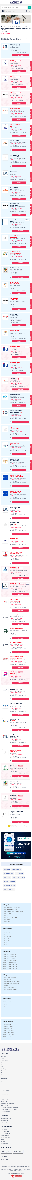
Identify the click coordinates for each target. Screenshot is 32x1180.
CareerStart (4, 1073)
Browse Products (5, 1088)
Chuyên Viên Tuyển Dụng (12, 61)
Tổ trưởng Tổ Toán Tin (14, 443)
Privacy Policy (4, 1099)
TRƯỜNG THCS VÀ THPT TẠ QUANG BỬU (18, 333)
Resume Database (5, 1084)
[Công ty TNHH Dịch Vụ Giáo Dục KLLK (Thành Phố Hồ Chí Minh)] (5, 768)
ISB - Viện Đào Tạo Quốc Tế (16, 381)
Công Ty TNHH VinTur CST (16, 285)
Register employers (6, 1090)
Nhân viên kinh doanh (19, 877)
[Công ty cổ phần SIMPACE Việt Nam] (5, 111)
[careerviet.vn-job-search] (6, 1152)
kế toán (6, 881)
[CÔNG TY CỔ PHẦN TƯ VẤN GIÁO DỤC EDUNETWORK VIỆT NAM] (5, 554)
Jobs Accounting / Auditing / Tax (11, 907)
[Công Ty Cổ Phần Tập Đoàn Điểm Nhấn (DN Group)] (5, 190)
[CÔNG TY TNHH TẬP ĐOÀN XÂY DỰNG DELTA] (5, 570)
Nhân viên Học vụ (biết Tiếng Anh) (14, 155)
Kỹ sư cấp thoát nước (9, 885)
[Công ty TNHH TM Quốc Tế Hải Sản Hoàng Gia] (5, 690)
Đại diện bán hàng (8, 873)
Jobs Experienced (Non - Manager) (11, 981)
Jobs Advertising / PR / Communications (13, 911)
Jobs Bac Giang (7, 940)
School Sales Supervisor (14, 171)
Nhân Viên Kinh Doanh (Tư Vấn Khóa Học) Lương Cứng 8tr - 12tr (12, 93)
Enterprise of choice (11, 11)
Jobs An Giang (6, 935)
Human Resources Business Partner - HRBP (15, 508)
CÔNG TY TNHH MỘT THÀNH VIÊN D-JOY (19, 675)
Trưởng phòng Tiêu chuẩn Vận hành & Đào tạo (16, 688)
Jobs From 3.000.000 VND (9, 954)
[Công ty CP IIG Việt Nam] (5, 254)
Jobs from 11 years (7, 1036)
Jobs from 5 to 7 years (8, 1032)
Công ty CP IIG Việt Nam (15, 255)
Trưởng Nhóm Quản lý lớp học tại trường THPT (15, 109)
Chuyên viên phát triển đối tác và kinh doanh (15, 459)
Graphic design (5, 1135)
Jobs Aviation (6, 919)
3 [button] (15, 826)
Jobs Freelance (7, 1005)
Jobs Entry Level (7, 979)
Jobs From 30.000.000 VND (10, 966)
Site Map (3, 1071)
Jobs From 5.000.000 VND (9, 956)
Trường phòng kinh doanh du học (15, 236)
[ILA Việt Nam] (5, 349)
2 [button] (12, 826)
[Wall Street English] (5, 47)
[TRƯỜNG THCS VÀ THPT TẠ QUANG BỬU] (5, 333)
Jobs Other (6, 1007)
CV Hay (3, 1058)
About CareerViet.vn (6, 1097)
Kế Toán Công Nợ (14, 140)
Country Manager (12, 766)
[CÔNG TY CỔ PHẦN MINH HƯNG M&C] (5, 721)
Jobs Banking (6, 921)
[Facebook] (1, 1160)
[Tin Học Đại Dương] (5, 63)
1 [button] (9, 826)
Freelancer (4, 1129)
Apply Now (20, 55)
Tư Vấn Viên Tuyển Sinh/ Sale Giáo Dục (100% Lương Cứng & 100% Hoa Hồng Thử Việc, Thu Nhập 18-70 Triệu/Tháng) (16, 657)
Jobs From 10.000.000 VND (9, 960)
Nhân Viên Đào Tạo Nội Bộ (16, 704)
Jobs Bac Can (6, 939)
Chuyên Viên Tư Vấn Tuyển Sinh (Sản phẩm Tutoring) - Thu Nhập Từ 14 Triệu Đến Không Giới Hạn (15, 363)
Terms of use (4, 1105)
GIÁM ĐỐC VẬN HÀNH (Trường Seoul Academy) (14, 188)
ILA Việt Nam (13, 349)
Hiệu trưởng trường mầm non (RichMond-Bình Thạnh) (15, 395)
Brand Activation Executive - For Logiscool (14, 735)
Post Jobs (3, 1082)
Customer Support (5, 1111)
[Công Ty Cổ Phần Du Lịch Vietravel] (5, 477)
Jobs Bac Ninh (6, 944)
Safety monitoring (5, 1137)
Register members (5, 1075)
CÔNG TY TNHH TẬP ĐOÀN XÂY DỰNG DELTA (18, 570)
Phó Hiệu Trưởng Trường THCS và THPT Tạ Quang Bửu (15, 331)
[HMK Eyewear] (5, 752)
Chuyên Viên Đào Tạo (13, 568)
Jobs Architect (6, 915)
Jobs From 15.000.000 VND (9, 962)
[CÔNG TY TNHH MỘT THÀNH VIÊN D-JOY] (5, 674)
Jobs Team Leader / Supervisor (11, 983)
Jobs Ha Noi (6, 931)
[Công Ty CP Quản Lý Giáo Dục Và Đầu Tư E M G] (5, 143)
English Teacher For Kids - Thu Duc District (16, 427)
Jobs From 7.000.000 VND (9, 958)
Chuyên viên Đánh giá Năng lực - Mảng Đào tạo (16, 475)
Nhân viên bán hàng (9, 889)
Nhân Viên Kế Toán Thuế (15, 125)
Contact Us (4, 1122)
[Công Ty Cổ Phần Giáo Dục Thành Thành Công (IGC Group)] (5, 541)
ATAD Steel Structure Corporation (18, 706)
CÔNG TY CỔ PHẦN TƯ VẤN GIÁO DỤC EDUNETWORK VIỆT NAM (18, 555)
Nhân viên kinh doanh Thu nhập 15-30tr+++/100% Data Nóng (15, 299)
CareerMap (4, 1062)
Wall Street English (14, 47)
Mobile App (4, 1069)
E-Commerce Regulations (7, 1103)
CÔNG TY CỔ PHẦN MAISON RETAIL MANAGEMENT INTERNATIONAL (18, 586)
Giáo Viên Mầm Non (15, 267)
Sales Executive (16, 869)
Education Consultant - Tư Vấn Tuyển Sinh (16, 411)
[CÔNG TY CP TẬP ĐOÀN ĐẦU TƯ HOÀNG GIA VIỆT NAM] (5, 461)
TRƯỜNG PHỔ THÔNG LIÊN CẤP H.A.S (17, 446)
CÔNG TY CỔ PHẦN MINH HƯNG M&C (18, 722)
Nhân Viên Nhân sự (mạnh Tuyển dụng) (15, 600)
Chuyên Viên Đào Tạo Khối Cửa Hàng (14, 204)
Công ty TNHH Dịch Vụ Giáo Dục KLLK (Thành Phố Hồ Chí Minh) (19, 768)
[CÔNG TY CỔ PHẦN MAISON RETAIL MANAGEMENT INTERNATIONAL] (5, 586)
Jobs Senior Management (9, 987)
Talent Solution (5, 1086)
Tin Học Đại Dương (14, 63)
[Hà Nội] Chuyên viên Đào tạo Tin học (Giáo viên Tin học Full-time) (16, 252)
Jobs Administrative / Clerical (10, 909)
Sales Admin (7, 877)
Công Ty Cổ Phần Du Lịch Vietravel (18, 478)
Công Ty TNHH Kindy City (16, 269)
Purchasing (7, 869)
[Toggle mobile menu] (2, 2)
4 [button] (18, 826)
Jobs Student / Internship (9, 977)
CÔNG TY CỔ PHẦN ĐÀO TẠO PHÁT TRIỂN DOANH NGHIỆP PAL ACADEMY (18, 95)
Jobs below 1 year (7, 1028)
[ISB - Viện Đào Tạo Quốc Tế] (5, 381)
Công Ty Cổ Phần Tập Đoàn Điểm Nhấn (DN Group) (17, 191)
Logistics (12, 881)
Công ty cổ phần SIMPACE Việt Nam (17, 111)
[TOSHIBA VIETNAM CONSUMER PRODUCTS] (5, 222)
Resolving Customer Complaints (9, 1109)
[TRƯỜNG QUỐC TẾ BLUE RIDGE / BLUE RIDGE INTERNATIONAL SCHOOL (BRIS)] (5, 397)
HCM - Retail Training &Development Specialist (14, 584)
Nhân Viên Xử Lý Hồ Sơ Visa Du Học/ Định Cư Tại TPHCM (16, 552)
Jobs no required (7, 1024)
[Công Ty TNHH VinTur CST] (5, 285)
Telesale (3, 1139)
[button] (10, 55)
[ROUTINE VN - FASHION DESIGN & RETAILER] (5, 206)
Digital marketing (5, 1133)
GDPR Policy (4, 1101)
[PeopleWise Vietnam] (5, 814)
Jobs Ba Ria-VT (7, 937)
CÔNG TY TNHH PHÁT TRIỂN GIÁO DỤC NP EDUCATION (19, 630)
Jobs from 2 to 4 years (8, 1030)
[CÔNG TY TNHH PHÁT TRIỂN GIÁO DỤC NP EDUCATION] (5, 631)
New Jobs (3, 1056)
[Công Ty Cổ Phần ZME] (5, 602)
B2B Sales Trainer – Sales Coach (16, 812)
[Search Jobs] (29, 7)
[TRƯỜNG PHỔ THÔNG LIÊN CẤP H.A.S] (5, 445)
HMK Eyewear (13, 753)
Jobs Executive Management (10, 989)
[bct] (16, 1176)
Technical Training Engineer (15, 220)
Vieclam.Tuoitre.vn (6, 1118)
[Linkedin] (4, 1160)
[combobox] (14, 7)
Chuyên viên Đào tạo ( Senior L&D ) (15, 750)
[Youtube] (7, 1160)
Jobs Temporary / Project (9, 1003)
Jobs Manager (6, 985)
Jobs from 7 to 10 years (8, 1034)
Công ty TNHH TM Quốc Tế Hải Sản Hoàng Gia (18, 691)
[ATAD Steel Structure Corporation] (5, 705)
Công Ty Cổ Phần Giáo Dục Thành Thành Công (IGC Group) (19, 540)
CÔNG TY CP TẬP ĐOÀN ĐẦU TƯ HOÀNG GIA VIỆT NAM (17, 462)
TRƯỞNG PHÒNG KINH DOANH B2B (14, 283)
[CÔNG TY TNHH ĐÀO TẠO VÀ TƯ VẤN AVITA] (5, 525)
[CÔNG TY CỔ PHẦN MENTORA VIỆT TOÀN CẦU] (5, 238)
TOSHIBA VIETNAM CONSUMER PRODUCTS (17, 223)
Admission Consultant (13, 379)
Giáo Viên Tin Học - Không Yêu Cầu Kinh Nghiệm (12, 77)
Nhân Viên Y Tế (14, 781)
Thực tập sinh (19, 873)
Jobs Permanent (7, 1001)
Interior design (5, 1131)
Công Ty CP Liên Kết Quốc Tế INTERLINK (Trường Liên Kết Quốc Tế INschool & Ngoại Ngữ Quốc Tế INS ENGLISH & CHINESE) (18, 616)
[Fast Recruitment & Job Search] (16, 2)
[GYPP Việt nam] (5, 317)
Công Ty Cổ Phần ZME (15, 602)
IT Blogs (3, 1066)
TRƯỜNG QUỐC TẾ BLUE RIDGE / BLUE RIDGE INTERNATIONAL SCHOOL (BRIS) (17, 398)
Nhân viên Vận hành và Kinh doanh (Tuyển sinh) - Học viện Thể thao (13, 672)
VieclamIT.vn (4, 1120)
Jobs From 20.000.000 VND (10, 964)
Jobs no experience (8, 1026)
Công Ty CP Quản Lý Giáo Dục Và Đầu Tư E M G (17, 142)
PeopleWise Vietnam (15, 814)
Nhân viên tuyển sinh (15, 615)
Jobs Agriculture (7, 913)
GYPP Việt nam (13, 317)
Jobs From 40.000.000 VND (10, 968)
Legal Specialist (14, 538)
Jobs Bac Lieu (6, 942)
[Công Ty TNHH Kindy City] (5, 270)
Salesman (3, 1141)
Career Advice (4, 1064)
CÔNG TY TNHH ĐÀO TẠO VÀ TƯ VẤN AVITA (18, 526)
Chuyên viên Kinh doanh (14, 523)
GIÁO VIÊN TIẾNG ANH (16, 642)
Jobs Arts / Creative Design (10, 917)
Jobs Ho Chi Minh (7, 933)
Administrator (4, 1143)
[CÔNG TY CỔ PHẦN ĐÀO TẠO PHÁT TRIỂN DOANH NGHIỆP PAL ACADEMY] (5, 95)
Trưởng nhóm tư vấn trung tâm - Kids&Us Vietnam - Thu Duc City (16, 45)
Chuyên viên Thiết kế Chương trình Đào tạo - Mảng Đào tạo (16, 491)
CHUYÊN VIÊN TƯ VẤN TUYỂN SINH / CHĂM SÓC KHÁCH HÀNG (15, 315)
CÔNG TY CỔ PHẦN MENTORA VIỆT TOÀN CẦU (18, 239)
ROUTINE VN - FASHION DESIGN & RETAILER (17, 207)
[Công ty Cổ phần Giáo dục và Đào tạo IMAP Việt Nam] (5, 659)
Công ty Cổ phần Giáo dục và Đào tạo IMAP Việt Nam (18, 660)
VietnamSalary (5, 1060)
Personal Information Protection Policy (11, 1107)
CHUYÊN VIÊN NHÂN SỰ (16, 628)
